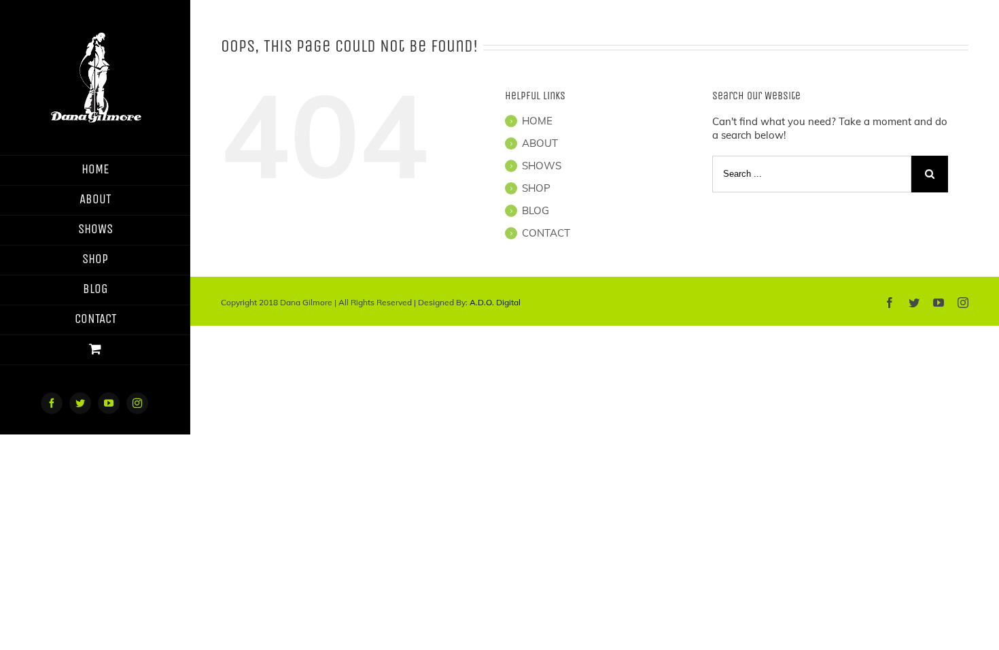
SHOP (536, 188)
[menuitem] (95, 170)
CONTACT (546, 232)
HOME (537, 120)
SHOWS (541, 165)
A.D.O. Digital (495, 302)
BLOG (535, 210)
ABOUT (540, 143)
